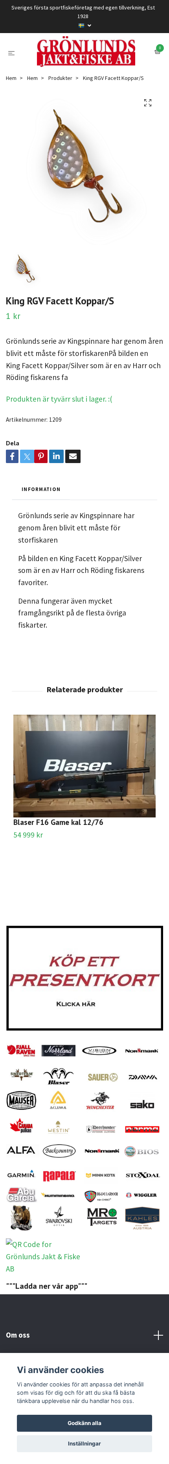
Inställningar (84, 1443)
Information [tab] (41, 531)
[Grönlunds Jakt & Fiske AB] (84, 73)
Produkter (60, 120)
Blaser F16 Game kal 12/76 (58, 864)
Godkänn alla (84, 1423)
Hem (11, 120)
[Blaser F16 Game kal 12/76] (84, 808)
